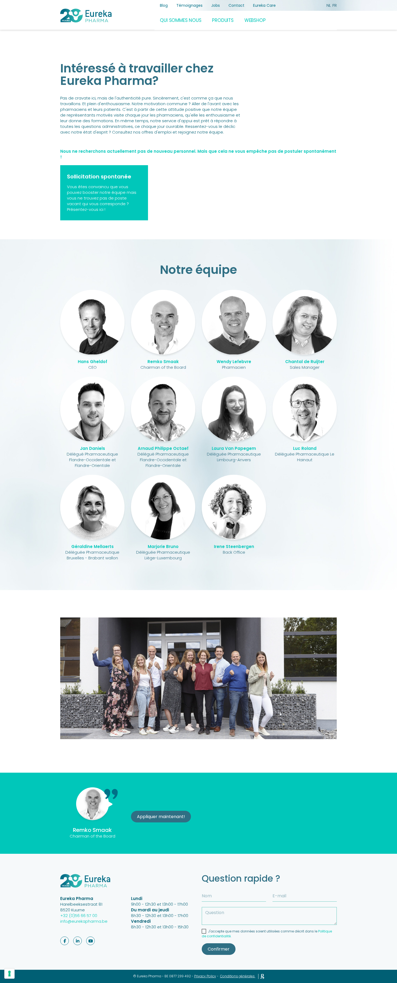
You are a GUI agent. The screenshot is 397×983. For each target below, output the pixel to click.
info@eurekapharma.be (83, 921)
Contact (236, 5)
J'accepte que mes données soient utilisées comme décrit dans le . (267, 933)
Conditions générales (237, 976)
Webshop (255, 20)
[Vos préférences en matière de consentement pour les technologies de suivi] (9, 973)
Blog (164, 5)
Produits (222, 20)
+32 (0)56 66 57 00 (78, 915)
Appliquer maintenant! (161, 816)
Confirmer (219, 949)
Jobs (215, 5)
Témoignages (189, 5)
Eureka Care (264, 5)
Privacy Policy (205, 976)
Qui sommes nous (180, 20)
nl (329, 5)
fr (334, 5)
